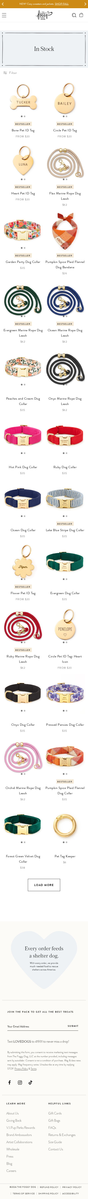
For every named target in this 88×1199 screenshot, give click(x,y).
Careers (11, 1170)
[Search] (74, 15)
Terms (33, 1069)
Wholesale (12, 1149)
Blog (9, 1163)
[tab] (22, 116)
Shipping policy (48, 1194)
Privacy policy (72, 1187)
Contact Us (55, 1149)
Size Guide (55, 1142)
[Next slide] (85, 4)
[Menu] (4, 15)
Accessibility (70, 1194)
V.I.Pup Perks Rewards (20, 1127)
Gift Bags (54, 1120)
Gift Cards (55, 1113)
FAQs (52, 1127)
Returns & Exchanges (62, 1135)
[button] (81, 15)
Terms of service (24, 1194)
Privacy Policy (21, 1069)
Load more (44, 885)
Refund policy (49, 1187)
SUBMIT (73, 1026)
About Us (12, 1113)
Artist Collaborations (19, 1142)
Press (9, 1156)
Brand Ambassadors (19, 1135)
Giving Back (13, 1120)
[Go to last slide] (3, 4)
